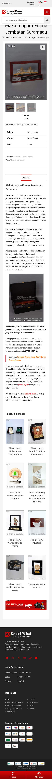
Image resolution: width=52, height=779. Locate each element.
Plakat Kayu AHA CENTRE (37, 586)
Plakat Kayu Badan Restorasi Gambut (15, 495)
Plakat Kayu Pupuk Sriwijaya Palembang (37, 451)
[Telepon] (13, 774)
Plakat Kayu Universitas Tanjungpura (15, 451)
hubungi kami (30, 394)
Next (26, 118)
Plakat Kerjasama (18, 160)
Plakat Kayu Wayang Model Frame (15, 542)
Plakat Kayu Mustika (37, 541)
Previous (26, 115)
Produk (13, 37)
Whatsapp (39, 777)
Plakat (20, 37)
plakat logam (23, 385)
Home (5, 37)
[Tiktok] (30, 658)
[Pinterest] (24, 658)
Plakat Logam (31, 37)
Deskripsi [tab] (26, 178)
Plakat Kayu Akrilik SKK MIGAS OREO (15, 587)
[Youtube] (36, 658)
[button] (42, 47)
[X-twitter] (19, 658)
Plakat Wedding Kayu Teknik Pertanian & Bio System (37, 497)
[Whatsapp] (39, 774)
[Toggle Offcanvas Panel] (47, 12)
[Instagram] (13, 658)
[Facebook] (7, 658)
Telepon (12, 777)
